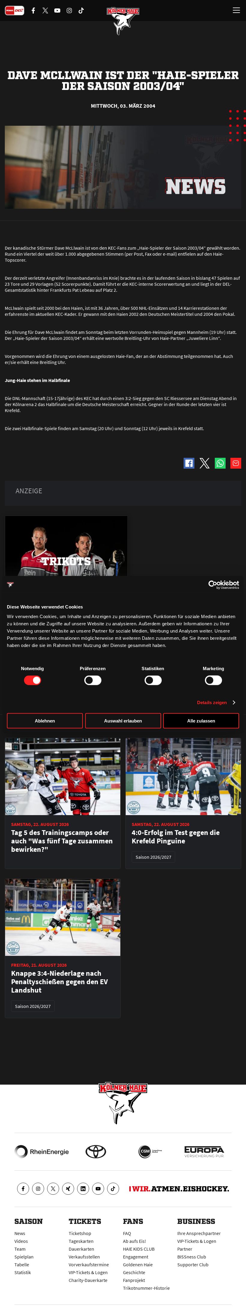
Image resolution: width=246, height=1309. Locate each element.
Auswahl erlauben (123, 720)
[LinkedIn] (83, 1189)
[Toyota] (96, 1151)
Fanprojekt (134, 1280)
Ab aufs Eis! (134, 1241)
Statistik (22, 1272)
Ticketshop (80, 1233)
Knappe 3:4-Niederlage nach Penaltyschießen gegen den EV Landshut (59, 981)
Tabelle (21, 1264)
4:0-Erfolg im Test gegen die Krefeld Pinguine (176, 836)
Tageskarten (81, 1241)
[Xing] (68, 1189)
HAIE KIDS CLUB (138, 1249)
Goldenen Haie (138, 1264)
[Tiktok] (113, 1189)
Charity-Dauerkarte (88, 1280)
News (19, 1233)
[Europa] (204, 1151)
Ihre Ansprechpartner (199, 1233)
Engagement (135, 1257)
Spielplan (24, 1257)
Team (20, 1249)
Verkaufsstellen (84, 1257)
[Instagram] (38, 1189)
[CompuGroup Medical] (150, 1151)
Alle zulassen (201, 720)
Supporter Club (192, 1264)
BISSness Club (191, 1257)
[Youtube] (98, 1189)
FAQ (127, 1233)
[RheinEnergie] (41, 1151)
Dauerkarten (81, 1249)
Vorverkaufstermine (89, 1264)
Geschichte (134, 1272)
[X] (53, 1189)
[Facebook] (23, 1189)
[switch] (92, 680)
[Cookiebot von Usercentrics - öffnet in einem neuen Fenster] (213, 585)
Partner (184, 1249)
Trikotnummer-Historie (146, 1288)
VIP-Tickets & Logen (88, 1272)
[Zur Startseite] (123, 21)
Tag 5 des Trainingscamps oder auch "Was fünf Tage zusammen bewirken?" (62, 841)
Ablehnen (45, 720)
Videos (21, 1241)
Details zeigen (212, 702)
